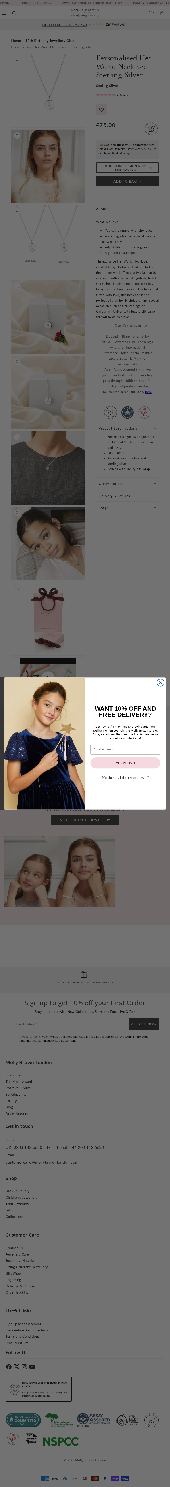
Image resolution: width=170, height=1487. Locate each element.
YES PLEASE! (125, 762)
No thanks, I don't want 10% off (125, 777)
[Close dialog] (160, 682)
